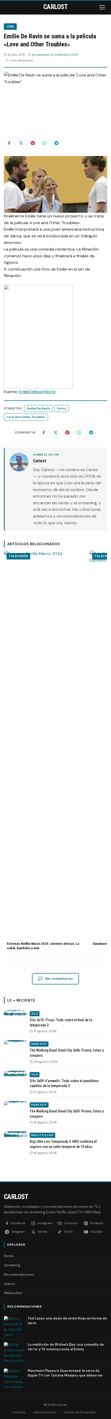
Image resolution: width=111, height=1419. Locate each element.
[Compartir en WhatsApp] (44, 143)
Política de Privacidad (80, 1412)
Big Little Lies (42, 1135)
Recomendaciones (19, 1274)
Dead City (39, 1044)
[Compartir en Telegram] (56, 143)
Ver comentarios (59, 978)
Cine (10, 26)
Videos (9, 1284)
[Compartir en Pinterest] (33, 143)
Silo (34, 1013)
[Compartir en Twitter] (21, 143)
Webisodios (13, 1293)
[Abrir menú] (102, 7)
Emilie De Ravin (38, 408)
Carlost (16, 1197)
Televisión (18, 556)
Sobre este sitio (44, 1412)
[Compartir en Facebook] (9, 143)
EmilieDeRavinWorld (37, 391)
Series (9, 1256)
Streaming (12, 1265)
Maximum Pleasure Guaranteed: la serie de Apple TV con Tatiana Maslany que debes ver (65, 1373)
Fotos (61, 408)
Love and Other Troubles (26, 417)
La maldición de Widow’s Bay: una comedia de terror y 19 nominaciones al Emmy (66, 1346)
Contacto (19, 1412)
